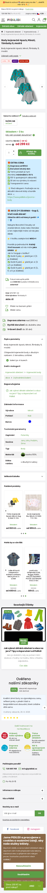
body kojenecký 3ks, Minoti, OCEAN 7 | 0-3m (33, 516)
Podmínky (29, 9)
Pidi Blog (8, 612)
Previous (5, 86)
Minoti (30, 410)
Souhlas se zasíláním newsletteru (16, 820)
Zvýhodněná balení (22, 377)
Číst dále (23, 665)
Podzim (34, 440)
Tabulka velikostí (29, 116)
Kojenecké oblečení (13, 32)
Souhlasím (23, 874)
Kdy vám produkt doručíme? (19, 135)
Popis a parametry (12, 339)
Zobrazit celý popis (9, 56)
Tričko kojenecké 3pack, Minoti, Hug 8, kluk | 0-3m (13, 516)
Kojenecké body (30, 32)
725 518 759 (5, 13)
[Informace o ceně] (13, 145)
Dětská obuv (8, 26)
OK (39, 813)
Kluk (29, 415)
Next (41, 86)
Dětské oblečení (25, 26)
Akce (7, 377)
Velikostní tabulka (12, 476)
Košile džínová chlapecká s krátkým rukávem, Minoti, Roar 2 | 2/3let (13, 574)
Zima (23, 443)
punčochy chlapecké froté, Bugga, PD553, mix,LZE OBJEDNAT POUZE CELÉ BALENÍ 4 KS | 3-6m (33, 575)
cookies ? (7, 859)
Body (23, 448)
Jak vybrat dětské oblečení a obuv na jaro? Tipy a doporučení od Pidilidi (25, 393)
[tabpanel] (23, 86)
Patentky (25, 435)
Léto (28, 440)
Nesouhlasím (23, 865)
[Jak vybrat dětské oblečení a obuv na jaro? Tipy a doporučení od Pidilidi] (23, 625)
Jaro (23, 440)
